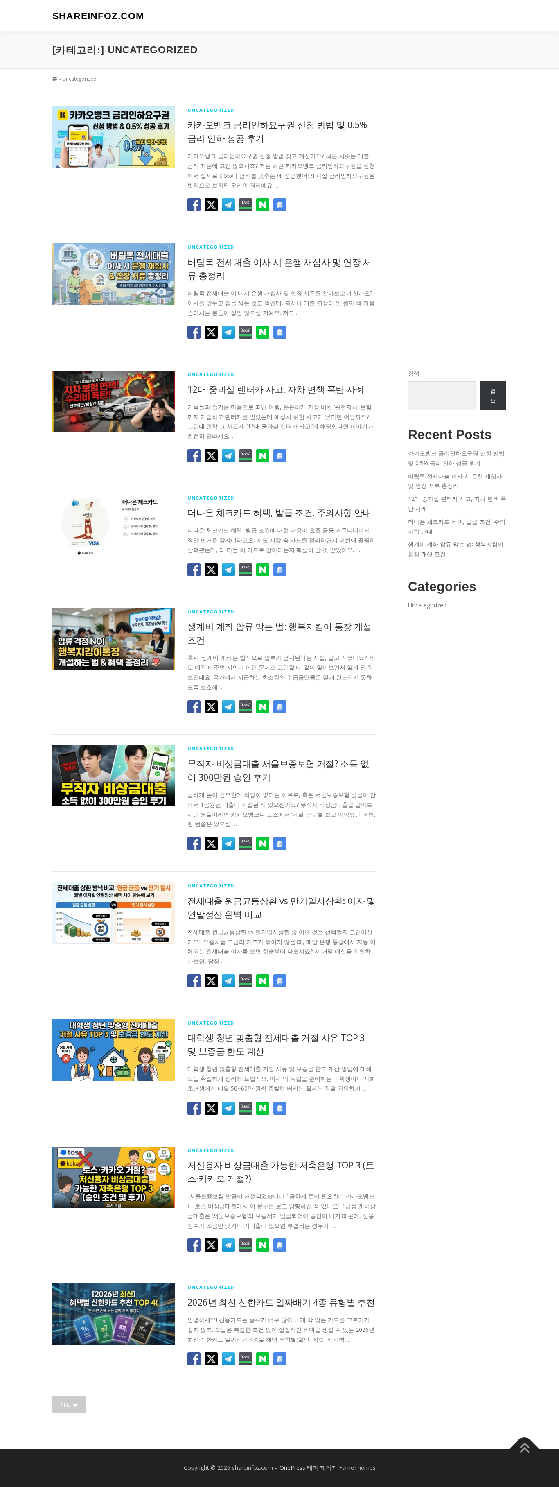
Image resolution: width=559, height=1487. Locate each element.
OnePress (292, 1467)
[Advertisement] (457, 229)
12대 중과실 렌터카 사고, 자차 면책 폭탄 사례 (275, 389)
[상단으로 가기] (524, 1448)
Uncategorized (210, 110)
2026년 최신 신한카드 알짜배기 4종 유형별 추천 (281, 1302)
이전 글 (69, 1404)
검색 (413, 373)
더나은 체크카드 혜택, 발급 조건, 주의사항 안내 (279, 512)
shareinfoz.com (98, 16)
